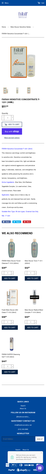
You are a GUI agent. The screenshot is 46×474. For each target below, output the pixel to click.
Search (23, 406)
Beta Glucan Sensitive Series (21, 27)
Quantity (5, 113)
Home (4, 27)
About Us (23, 408)
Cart (42, 3)
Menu (6, 3)
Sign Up (40, 439)
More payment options (12, 138)
